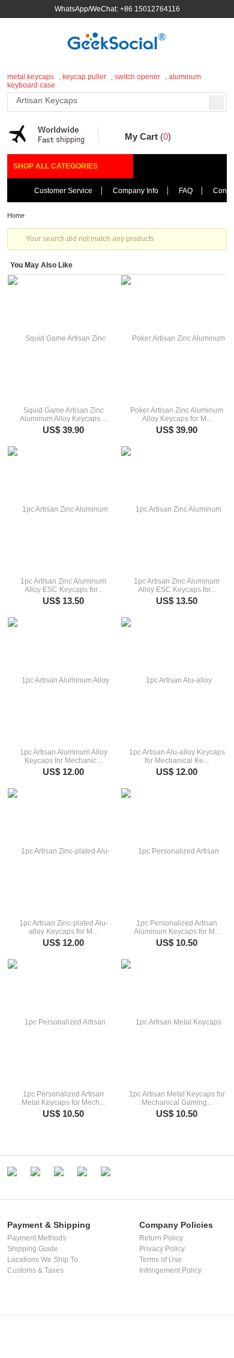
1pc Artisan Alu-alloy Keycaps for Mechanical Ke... (177, 756)
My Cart (141, 136)
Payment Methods (36, 1238)
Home (16, 215)
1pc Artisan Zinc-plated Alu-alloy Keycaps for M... (63, 927)
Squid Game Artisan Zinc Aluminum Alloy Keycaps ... (63, 414)
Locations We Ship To (42, 1259)
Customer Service (63, 191)
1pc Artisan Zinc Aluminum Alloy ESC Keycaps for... (63, 585)
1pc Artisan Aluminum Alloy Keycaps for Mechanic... (63, 756)
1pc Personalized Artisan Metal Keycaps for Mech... (63, 1098)
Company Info (135, 191)
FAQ (186, 191)
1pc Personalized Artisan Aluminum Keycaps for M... (177, 927)
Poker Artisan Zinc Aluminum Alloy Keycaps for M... (176, 414)
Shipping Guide (32, 1249)
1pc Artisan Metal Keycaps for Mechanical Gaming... (177, 1098)
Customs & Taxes (35, 1270)
